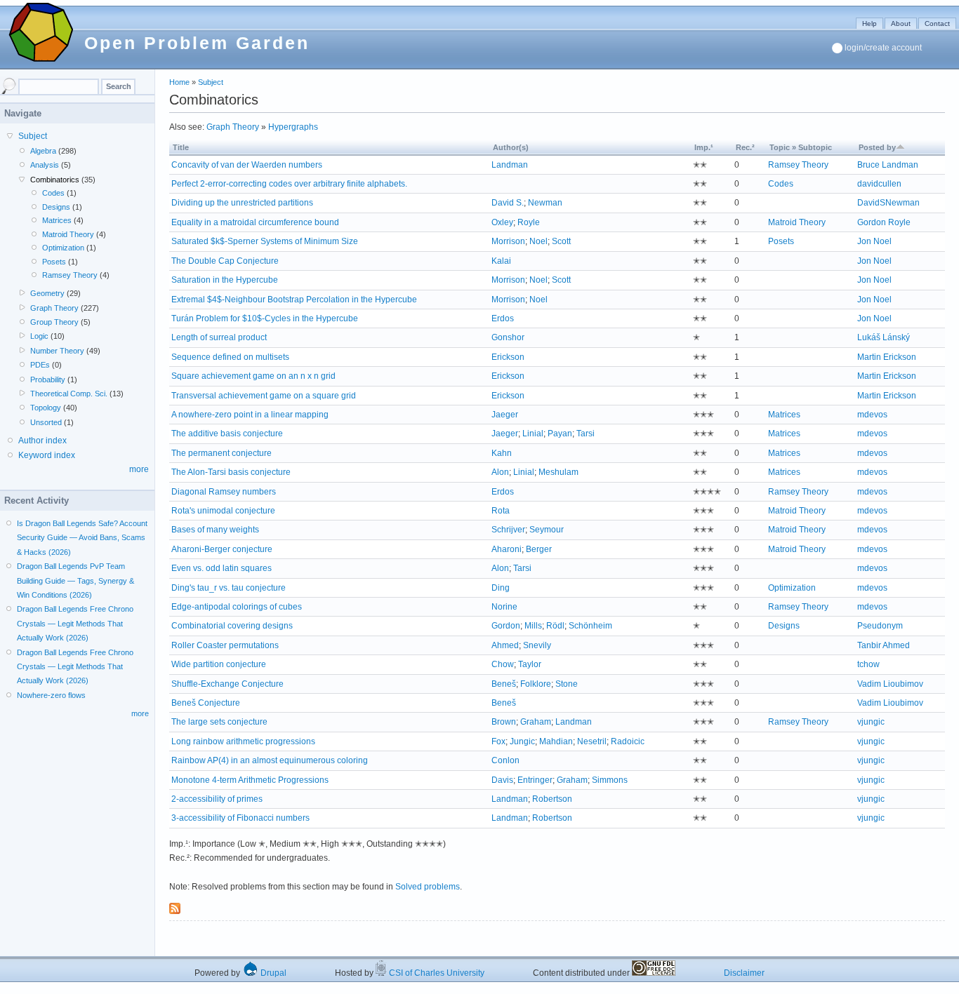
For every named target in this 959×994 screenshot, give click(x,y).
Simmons (610, 780)
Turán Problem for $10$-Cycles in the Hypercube (264, 318)
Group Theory (54, 322)
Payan (560, 433)
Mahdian (556, 741)
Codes (780, 184)
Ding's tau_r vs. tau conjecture (228, 588)
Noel (538, 241)
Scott (561, 241)
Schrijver (508, 530)
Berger (539, 549)
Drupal (272, 973)
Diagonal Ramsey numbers (223, 492)
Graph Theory (232, 127)
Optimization (792, 588)
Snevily (537, 645)
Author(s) (511, 147)
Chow (502, 664)
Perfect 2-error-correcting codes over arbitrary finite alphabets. (289, 184)
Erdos (502, 318)
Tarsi (585, 433)
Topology (45, 407)
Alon (500, 472)
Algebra (43, 151)
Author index (42, 440)
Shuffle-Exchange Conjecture (227, 684)
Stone (566, 684)
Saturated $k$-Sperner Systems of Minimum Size (264, 241)
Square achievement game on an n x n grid (253, 376)
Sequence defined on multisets (230, 357)
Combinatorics (54, 179)
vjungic (871, 722)
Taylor (529, 664)
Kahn (501, 453)
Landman (509, 165)
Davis (502, 780)
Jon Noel (874, 241)
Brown (503, 722)
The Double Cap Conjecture (225, 261)
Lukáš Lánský (883, 337)
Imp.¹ (703, 147)
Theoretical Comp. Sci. (68, 393)
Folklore (535, 684)
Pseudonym (880, 626)
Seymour (546, 530)
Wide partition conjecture (218, 664)
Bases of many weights (215, 530)
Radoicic (627, 741)
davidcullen (879, 184)
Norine (504, 607)
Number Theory (57, 351)
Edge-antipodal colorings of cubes (236, 607)
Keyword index (46, 455)
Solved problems (427, 887)
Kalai (501, 261)
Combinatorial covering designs (232, 626)
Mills (533, 626)
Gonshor (507, 337)
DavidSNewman (888, 203)
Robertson (552, 799)
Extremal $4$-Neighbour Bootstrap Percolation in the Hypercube (294, 299)
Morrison (508, 241)
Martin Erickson (886, 357)
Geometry (47, 293)
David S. (507, 203)
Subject (210, 82)
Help (869, 23)
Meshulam (558, 472)
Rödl (555, 626)
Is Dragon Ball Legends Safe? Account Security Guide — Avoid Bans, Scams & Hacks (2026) (82, 537)
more (139, 469)
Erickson (507, 357)
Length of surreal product (219, 337)
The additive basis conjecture (227, 433)
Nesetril (592, 741)
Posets (781, 241)
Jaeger (504, 414)
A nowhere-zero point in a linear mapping (250, 414)
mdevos (872, 414)
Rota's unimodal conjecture (223, 511)
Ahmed (505, 645)
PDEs (40, 365)
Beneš (503, 684)
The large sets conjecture (219, 722)
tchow (868, 664)
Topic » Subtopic (800, 147)
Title (181, 147)
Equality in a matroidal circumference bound (255, 222)
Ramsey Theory (798, 165)
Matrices (784, 414)
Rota (500, 511)
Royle (528, 222)
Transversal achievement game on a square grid (263, 396)
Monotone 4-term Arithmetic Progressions (250, 780)
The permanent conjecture (221, 453)
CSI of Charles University (435, 973)
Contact (937, 23)
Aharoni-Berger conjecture (221, 549)
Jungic (522, 741)
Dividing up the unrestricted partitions (242, 203)
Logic (39, 336)
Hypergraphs (293, 127)
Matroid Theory (797, 222)
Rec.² (745, 147)
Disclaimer (744, 973)
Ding (500, 588)
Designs (784, 626)
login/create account (883, 48)
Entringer (535, 780)
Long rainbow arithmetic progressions (243, 741)
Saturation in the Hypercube (224, 280)
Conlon (505, 760)
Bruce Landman (887, 165)
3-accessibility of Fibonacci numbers (240, 818)
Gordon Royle (884, 222)
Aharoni (506, 549)
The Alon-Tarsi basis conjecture (231, 472)
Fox (498, 741)
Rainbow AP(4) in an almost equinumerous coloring (269, 760)
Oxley (502, 222)
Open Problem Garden (197, 43)
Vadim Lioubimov (890, 684)
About (901, 23)
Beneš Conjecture (205, 703)
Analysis (44, 165)
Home (179, 82)
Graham (535, 722)
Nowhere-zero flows (51, 695)
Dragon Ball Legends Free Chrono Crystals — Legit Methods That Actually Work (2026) (75, 623)
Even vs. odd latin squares (221, 568)
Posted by (877, 147)
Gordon (505, 626)
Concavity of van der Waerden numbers (246, 165)
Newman (545, 203)
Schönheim (590, 626)
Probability (47, 379)
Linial (532, 433)
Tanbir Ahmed (883, 645)
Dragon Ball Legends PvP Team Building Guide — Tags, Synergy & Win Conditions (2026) (75, 580)
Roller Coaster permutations (225, 645)
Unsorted (46, 422)
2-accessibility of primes (217, 799)
